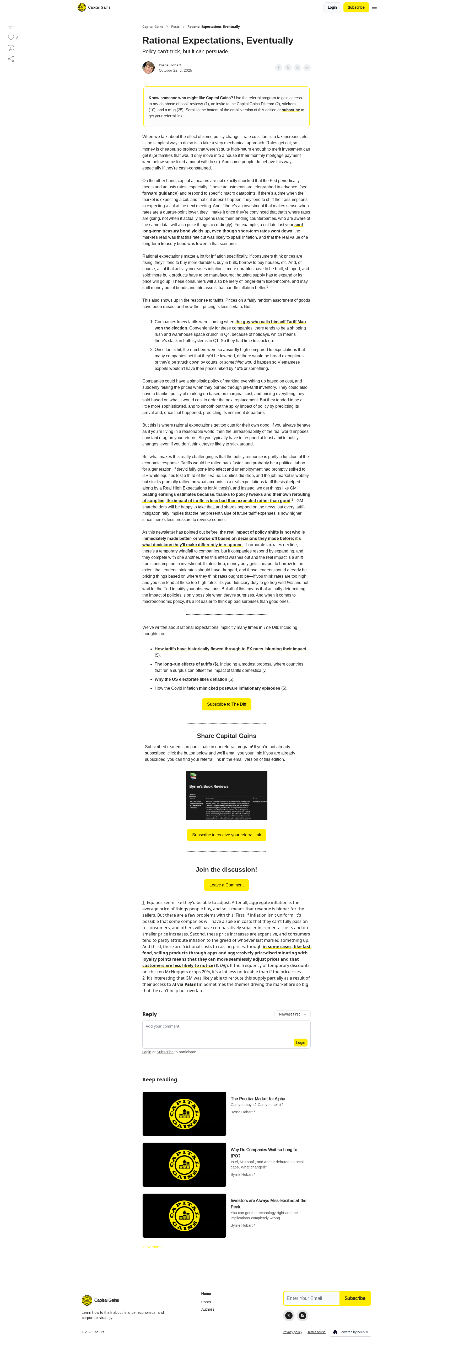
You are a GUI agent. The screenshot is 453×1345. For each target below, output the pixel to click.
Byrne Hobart (170, 65)
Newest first (289, 1014)
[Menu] (374, 6)
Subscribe (356, 7)
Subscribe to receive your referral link (226, 835)
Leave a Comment (226, 885)
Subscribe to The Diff (226, 704)
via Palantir (189, 984)
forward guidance (159, 193)
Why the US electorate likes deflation (191, 679)
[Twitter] (289, 1315)
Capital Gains (152, 27)
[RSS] (302, 1315)
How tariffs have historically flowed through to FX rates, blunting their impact (230, 649)
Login (332, 7)
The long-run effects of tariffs (183, 664)
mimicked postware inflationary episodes (239, 688)
